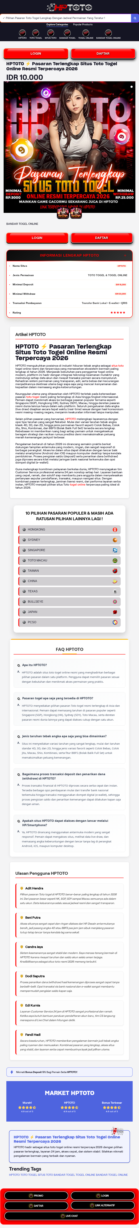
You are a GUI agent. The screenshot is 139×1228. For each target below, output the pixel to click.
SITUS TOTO (45, 1174)
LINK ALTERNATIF (105, 1205)
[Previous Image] (6, 147)
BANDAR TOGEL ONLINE (112, 1174)
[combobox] (65, 18)
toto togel (32, 396)
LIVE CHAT (72, 1216)
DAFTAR (103, 53)
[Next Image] (132, 147)
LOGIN (36, 53)
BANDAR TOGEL (64, 1174)
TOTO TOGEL (28, 1174)
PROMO (38, 1194)
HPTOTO (70, 418)
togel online (77, 484)
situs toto (117, 365)
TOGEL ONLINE (85, 1174)
